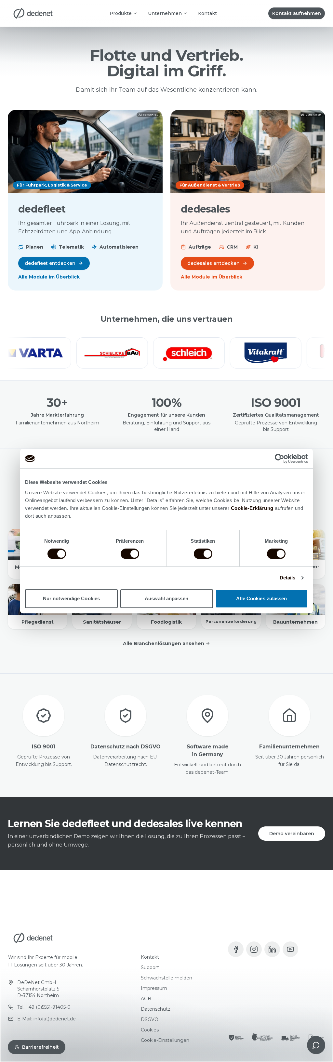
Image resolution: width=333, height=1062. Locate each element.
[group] (166, 353)
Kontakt (207, 13)
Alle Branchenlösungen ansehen (163, 643)
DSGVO (149, 1019)
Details (288, 577)
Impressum (154, 988)
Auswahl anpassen (166, 598)
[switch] (130, 554)
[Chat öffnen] (316, 1045)
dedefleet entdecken (50, 263)
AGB (146, 999)
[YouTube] (290, 949)
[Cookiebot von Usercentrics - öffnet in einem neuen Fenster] (279, 458)
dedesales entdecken (213, 263)
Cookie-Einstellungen (165, 1040)
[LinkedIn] (272, 949)
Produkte (121, 13)
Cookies (150, 1030)
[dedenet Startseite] (33, 13)
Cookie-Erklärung (252, 508)
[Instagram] (254, 949)
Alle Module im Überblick (49, 277)
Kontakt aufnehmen (296, 13)
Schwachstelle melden (166, 978)
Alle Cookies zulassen (261, 598)
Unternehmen (165, 13)
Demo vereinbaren (291, 833)
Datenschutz (155, 1009)
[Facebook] (236, 949)
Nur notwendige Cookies (71, 598)
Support (150, 967)
